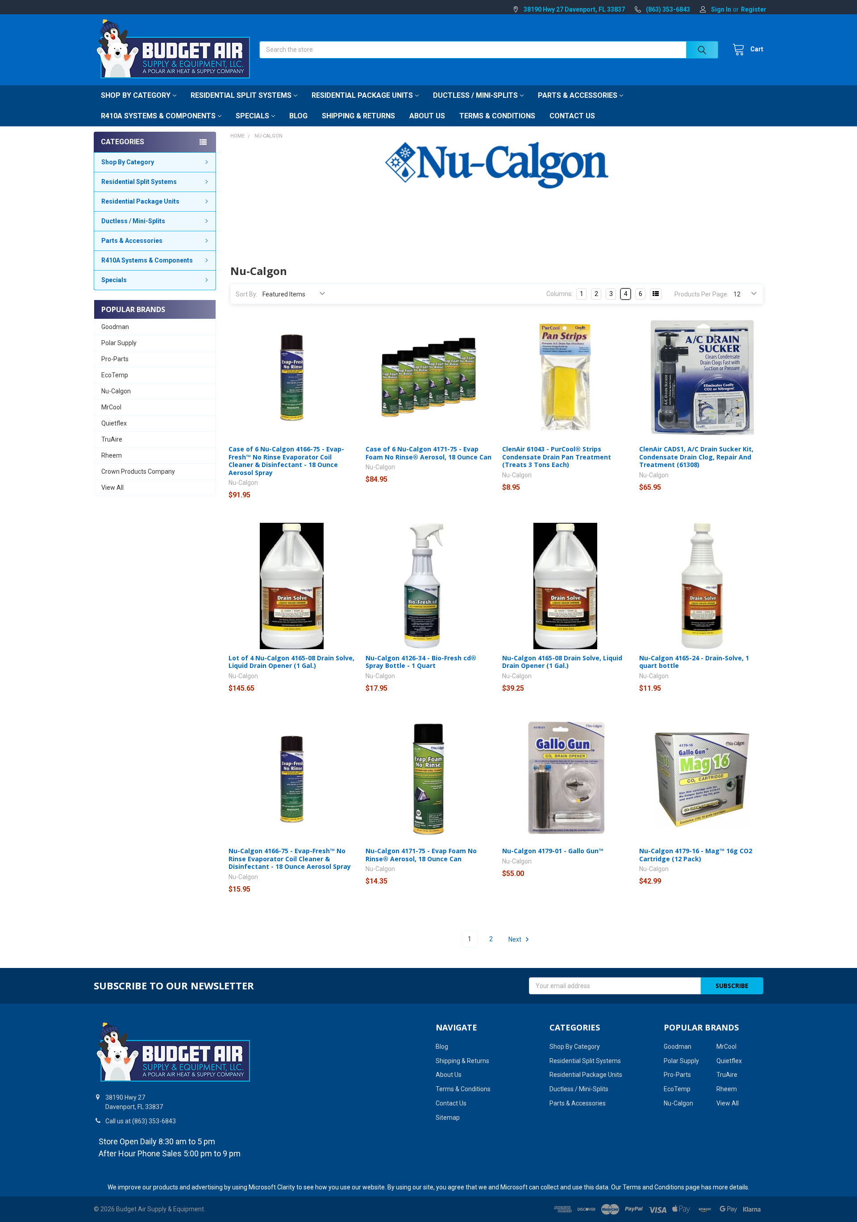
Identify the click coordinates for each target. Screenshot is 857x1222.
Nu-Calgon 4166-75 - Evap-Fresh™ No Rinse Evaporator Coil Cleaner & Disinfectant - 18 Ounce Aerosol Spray (290, 859)
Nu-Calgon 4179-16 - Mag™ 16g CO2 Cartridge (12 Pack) (695, 855)
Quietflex (114, 423)
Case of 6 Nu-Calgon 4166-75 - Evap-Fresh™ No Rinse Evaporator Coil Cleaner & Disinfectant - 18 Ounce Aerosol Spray (286, 461)
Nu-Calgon (116, 391)
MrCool (111, 407)
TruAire (111, 439)
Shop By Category (136, 95)
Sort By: (247, 294)
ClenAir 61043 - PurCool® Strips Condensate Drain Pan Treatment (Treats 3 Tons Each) (556, 457)
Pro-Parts (115, 359)
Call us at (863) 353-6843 (140, 1121)
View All (112, 487)
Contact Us (572, 116)
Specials (252, 116)
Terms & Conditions (497, 116)
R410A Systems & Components (158, 116)
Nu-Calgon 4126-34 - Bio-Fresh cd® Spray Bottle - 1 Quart (421, 662)
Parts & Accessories (577, 95)
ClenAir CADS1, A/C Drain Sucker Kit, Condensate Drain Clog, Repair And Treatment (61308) (696, 457)
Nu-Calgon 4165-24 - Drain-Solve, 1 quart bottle (694, 662)
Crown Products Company (138, 471)
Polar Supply (119, 342)
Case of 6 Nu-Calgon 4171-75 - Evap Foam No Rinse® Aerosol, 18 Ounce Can (428, 453)
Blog (298, 116)
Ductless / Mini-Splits (475, 95)
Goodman (115, 326)
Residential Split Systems (241, 95)
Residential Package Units (362, 95)
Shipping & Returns (358, 116)
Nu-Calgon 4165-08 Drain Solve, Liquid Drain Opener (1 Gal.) (562, 662)
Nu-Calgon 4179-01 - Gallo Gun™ (552, 851)
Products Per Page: (701, 294)
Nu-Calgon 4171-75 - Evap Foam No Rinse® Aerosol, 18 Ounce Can (421, 855)
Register (753, 9)
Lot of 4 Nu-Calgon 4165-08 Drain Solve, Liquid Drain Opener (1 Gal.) (291, 662)
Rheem (111, 455)
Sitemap (448, 1117)
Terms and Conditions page (661, 1187)
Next (515, 939)
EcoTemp (114, 375)
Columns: (559, 293)
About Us (427, 116)
